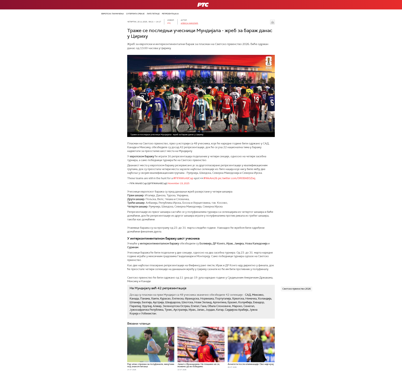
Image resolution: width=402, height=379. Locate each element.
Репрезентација (170, 14)
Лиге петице (153, 14)
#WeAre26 (210, 178)
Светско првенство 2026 (296, 288)
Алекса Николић (189, 23)
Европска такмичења (112, 14)
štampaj (272, 22)
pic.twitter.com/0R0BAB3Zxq (236, 178)
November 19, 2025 (178, 183)
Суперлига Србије (135, 14)
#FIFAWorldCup (183, 178)
